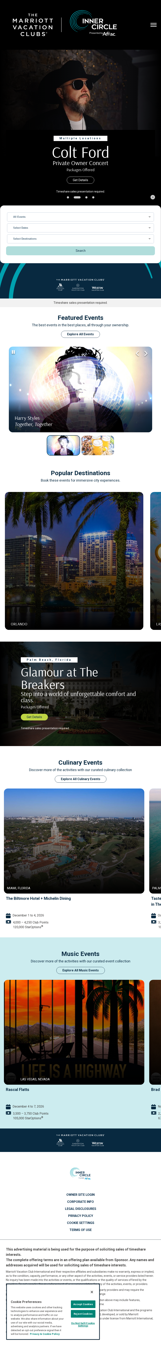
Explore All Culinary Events (80, 779)
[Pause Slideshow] (152, 197)
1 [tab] (68, 197)
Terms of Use (81, 1230)
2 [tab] (74, 197)
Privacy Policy (80, 1215)
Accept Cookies (83, 1304)
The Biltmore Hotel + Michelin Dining (38, 898)
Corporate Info (80, 1201)
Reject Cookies (83, 1313)
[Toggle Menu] (153, 25)
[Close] (92, 1292)
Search (81, 250)
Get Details (80, 180)
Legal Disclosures (80, 1208)
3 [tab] (84, 197)
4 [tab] (93, 197)
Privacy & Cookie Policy (45, 1334)
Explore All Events (80, 334)
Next (145, 353)
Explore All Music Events (80, 970)
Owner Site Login (80, 1194)
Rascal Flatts (17, 1089)
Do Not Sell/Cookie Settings (83, 1324)
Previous (137, 353)
